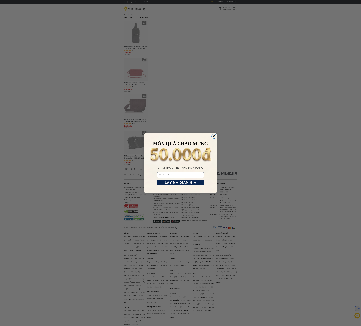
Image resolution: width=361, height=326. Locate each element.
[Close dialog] (214, 136)
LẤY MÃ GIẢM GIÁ (180, 182)
